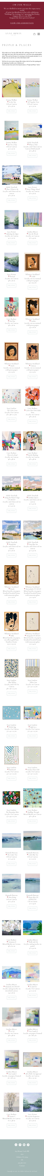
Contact (22, 1165)
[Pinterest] (20, 1144)
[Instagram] (24, 1144)
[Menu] (38, 34)
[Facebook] (28, 1144)
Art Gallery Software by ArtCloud (27, 1171)
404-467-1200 (22, 1163)
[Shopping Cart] (34, 34)
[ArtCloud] (16, 1144)
